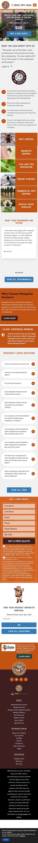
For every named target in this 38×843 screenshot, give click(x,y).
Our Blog (19, 738)
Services (19, 700)
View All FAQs (19, 490)
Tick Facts (19, 764)
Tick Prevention (19, 715)
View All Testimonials (19, 279)
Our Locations (19, 735)
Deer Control (19, 720)
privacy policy (23, 814)
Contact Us (19, 743)
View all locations (19, 631)
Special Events (19, 723)
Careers (19, 741)
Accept (6, 839)
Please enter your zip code (19, 615)
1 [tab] (16, 272)
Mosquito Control (19, 707)
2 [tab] (18, 272)
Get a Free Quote (19, 33)
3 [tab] (20, 272)
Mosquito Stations (19, 712)
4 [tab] (22, 272)
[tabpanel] (19, 243)
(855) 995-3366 (22, 5)
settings (22, 836)
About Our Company (19, 733)
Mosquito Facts (19, 759)
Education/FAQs (19, 754)
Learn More (10, 318)
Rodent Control (19, 718)
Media (19, 749)
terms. (19, 817)
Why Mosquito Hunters (19, 728)
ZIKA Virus (19, 761)
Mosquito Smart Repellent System (19, 710)
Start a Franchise (19, 746)
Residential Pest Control (19, 705)
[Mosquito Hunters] (6, 3)
